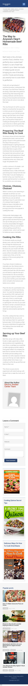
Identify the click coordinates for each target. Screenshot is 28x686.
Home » (13, 9)
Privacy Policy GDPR (18, 676)
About (10, 676)
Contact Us (14, 678)
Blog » (16, 9)
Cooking (21, 9)
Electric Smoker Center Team (12, 51)
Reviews (13, 650)
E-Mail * (6, 434)
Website (6, 442)
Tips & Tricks (7, 628)
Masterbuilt (6, 650)
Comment (7, 449)
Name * (6, 427)
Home (5, 676)
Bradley (5, 670)
